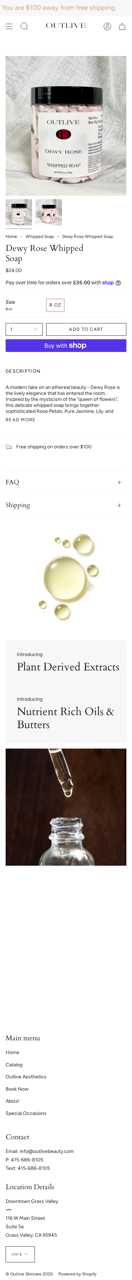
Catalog (14, 1065)
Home (11, 236)
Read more (21, 419)
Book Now (17, 1089)
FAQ (12, 482)
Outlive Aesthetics (26, 1077)
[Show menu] (9, 26)
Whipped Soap (40, 236)
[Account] (107, 26)
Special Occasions (26, 1113)
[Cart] (122, 26)
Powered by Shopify (77, 1274)
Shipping (18, 505)
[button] (24, 26)
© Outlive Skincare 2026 (29, 1274)
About (12, 1101)
